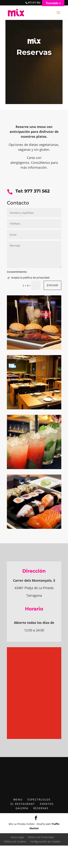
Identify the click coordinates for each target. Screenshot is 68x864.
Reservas (40, 808)
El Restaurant (23, 804)
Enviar (52, 285)
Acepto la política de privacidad (30, 277)
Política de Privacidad (41, 837)
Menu (17, 799)
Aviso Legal (17, 837)
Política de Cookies (15, 841)
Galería (22, 808)
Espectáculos (39, 799)
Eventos (47, 804)
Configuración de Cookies (45, 841)
